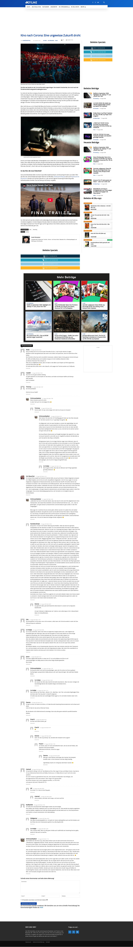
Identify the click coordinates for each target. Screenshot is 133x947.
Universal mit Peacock (59, 176)
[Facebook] (93, 2)
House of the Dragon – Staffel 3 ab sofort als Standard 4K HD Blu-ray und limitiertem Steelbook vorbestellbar (66, 337)
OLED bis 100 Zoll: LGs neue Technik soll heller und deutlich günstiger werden (102, 136)
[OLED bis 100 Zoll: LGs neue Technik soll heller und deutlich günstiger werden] (88, 136)
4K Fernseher (96, 108)
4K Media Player (96, 118)
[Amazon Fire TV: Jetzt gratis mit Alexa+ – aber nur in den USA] (88, 182)
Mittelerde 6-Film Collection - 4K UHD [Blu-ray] (101, 206)
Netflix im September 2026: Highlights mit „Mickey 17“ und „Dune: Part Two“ (102, 95)
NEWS (94, 195)
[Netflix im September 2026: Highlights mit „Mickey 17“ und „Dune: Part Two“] (88, 95)
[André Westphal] (26, 239)
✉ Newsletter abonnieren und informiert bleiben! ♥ (35, 900)
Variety (27, 231)
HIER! (41, 907)
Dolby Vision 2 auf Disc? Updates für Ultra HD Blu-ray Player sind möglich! (102, 115)
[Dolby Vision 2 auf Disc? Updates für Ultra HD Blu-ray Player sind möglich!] (88, 115)
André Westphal (26, 40)
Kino (30, 229)
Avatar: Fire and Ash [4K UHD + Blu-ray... (100, 215)
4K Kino (45, 40)
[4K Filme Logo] (33, 2)
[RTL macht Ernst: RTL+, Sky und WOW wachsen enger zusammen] (39, 322)
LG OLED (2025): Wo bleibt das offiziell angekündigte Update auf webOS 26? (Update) (102, 105)
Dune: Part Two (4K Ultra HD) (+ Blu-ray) (100, 224)
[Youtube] (98, 2)
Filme (56, 40)
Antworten (28, 368)
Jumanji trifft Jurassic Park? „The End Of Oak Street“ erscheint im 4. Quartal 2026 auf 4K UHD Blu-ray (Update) (94, 337)
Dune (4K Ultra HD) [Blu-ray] (98, 233)
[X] (95, 2)
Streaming (35, 229)
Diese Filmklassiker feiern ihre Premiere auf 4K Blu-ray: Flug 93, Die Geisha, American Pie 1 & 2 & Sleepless (66, 306)
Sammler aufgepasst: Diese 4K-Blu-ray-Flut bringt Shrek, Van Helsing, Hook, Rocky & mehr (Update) (94, 306)
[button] (104, 2)
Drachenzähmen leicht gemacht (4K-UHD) (100, 243)
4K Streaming (51, 40)
